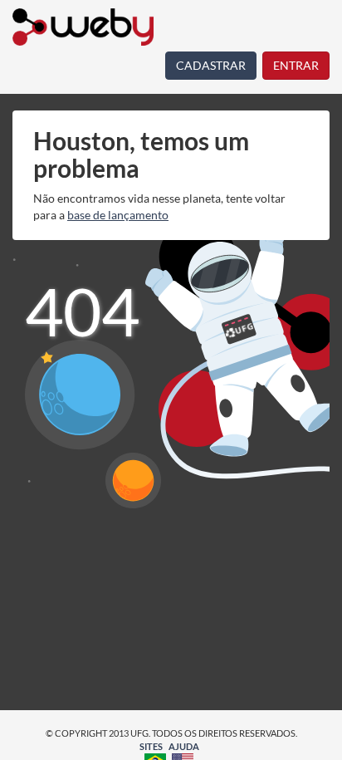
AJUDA (184, 746)
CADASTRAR (211, 65)
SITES (151, 746)
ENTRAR (296, 65)
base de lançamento (118, 215)
